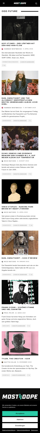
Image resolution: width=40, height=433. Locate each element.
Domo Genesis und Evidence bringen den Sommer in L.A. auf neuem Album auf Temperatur (18, 155)
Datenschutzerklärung (9, 430)
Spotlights (6, 325)
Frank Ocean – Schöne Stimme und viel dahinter (18, 308)
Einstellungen (20, 425)
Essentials (6, 375)
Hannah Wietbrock (13, 49)
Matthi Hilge (10, 362)
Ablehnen (20, 419)
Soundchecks (7, 120)
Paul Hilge (9, 313)
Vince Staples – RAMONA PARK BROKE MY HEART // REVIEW (17, 208)
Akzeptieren (20, 413)
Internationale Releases (10, 61)
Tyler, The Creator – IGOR (16, 359)
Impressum (34, 430)
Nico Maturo (10, 161)
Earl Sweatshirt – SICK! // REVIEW (19, 258)
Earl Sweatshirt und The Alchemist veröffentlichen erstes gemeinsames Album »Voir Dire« (20, 101)
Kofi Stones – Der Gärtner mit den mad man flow (18, 44)
